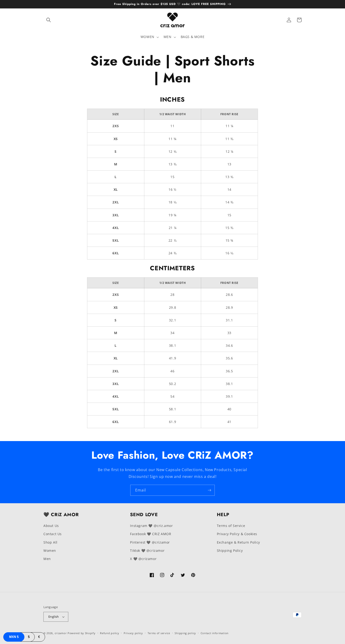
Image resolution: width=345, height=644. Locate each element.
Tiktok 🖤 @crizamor (147, 550)
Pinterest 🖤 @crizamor (150, 542)
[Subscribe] (209, 490)
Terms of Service (231, 525)
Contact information (215, 633)
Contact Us (52, 534)
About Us (51, 525)
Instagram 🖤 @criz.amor (151, 525)
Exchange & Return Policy (238, 542)
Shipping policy (185, 633)
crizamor (61, 633)
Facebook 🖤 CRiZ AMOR (150, 534)
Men (47, 558)
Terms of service (159, 633)
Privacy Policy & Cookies (237, 534)
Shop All (50, 542)
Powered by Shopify (82, 633)
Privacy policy (133, 633)
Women (49, 550)
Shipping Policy (230, 550)
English (53, 616)
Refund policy (109, 633)
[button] (48, 20)
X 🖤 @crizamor (143, 558)
